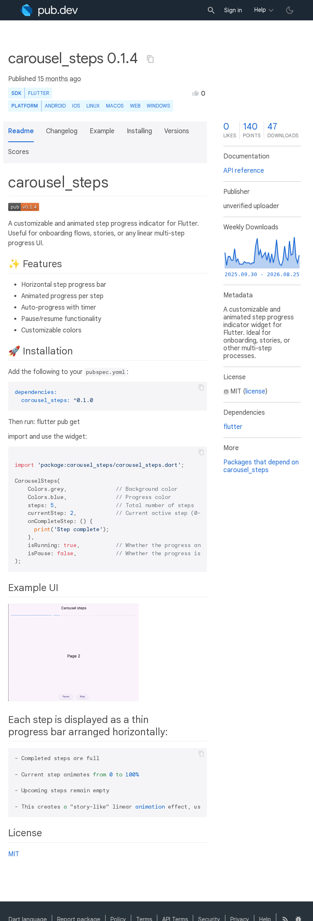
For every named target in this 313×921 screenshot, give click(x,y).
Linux (92, 106)
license (255, 391)
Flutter (38, 93)
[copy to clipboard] (201, 387)
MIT (13, 854)
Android (55, 106)
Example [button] (102, 131)
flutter (232, 427)
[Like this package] (195, 93)
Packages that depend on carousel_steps (261, 466)
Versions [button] (176, 131)
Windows (158, 106)
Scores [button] (18, 152)
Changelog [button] (61, 131)
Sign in (233, 10)
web (135, 106)
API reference (243, 171)
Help (260, 9)
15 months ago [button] (59, 79)
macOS (114, 106)
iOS (76, 106)
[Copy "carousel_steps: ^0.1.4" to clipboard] (150, 59)
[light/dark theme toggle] (290, 10)
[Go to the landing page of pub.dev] (49, 10)
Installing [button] (139, 131)
